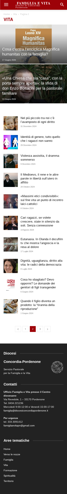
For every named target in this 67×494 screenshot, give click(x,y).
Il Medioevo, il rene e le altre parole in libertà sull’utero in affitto (39, 178)
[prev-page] (18, 329)
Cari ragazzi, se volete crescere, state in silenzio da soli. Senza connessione (40, 221)
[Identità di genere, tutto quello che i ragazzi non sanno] (11, 142)
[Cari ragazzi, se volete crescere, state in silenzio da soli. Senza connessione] (11, 223)
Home (7, 14)
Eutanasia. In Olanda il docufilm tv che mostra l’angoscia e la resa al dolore (42, 243)
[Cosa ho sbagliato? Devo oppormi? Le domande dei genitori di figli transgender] (11, 285)
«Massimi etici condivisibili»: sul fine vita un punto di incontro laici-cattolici (42, 200)
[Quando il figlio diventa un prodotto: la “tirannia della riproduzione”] (11, 306)
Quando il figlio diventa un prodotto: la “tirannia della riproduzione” (38, 305)
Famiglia (8, 459)
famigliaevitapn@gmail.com (19, 425)
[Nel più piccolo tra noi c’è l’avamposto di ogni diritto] (11, 123)
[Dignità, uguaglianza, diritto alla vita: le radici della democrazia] (11, 266)
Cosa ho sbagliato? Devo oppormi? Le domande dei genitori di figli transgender (38, 283)
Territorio (9, 481)
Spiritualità (9, 475)
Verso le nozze (12, 454)
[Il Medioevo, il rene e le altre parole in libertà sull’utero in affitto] (11, 180)
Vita (15, 14)
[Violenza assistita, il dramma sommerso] (11, 161)
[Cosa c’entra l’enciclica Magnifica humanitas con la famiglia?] (33, 53)
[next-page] (47, 329)
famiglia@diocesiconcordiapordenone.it (26, 410)
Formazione (10, 470)
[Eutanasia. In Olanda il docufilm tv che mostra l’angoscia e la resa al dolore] (11, 244)
